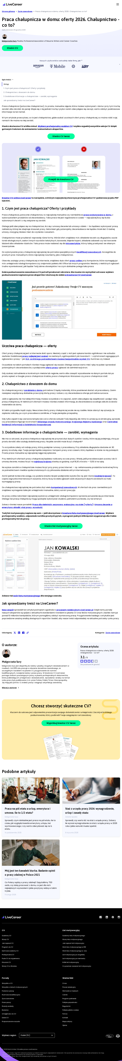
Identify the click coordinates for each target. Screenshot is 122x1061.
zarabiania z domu (33, 390)
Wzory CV (5, 939)
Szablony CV (6, 936)
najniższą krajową (42, 461)
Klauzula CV (6, 962)
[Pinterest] (113, 917)
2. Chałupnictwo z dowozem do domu (19, 92)
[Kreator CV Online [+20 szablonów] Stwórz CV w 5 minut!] (12, 4)
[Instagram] (119, 917)
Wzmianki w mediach (70, 991)
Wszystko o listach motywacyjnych (15, 987)
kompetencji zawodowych (64, 487)
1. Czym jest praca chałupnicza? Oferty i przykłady (24, 88)
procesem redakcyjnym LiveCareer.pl (74, 610)
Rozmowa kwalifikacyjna (11, 995)
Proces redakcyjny (69, 987)
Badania (5, 1010)
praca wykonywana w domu (97, 214)
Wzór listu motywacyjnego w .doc (74, 951)
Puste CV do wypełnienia (11, 958)
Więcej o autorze (9, 688)
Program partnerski (69, 999)
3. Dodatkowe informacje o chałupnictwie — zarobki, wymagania (30, 96)
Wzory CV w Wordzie (9, 966)
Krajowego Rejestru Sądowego (87, 421)
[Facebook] (100, 917)
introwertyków (73, 243)
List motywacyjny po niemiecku (73, 958)
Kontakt (65, 1018)
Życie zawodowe (113, 633)
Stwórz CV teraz (61, 136)
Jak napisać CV (7, 943)
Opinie (64, 1025)
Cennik (64, 995)
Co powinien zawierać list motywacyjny (76, 966)
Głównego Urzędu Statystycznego (54, 421)
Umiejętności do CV (9, 1014)
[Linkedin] (107, 917)
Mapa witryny (67, 1021)
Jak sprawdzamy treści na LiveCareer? (19, 100)
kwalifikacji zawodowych (89, 252)
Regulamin (66, 1006)
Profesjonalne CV (8, 955)
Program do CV (7, 947)
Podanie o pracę (8, 991)
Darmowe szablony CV (10, 951)
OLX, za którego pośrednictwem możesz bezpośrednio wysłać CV (57, 359)
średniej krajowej (102, 476)
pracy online (76, 260)
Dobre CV (5, 1018)
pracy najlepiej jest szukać (35, 356)
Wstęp (6, 84)
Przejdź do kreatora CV (61, 179)
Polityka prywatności (69, 1002)
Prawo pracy (6, 1002)
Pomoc (65, 1014)
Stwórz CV (12, 48)
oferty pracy (52, 367)
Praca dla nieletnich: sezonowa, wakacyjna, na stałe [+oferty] (62, 504)
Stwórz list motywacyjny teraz (61, 526)
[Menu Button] (117, 4)
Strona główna (8, 11)
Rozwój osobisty (8, 1006)
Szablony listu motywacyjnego (73, 936)
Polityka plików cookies (70, 1010)
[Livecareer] (11, 917)
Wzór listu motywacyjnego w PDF (74, 947)
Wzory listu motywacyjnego (72, 939)
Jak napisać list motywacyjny (73, 943)
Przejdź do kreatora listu (61, 561)
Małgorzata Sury (9, 41)
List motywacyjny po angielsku (73, 955)
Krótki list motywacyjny (70, 962)
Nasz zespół (8, 610)
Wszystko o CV (7, 983)
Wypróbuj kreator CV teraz (61, 723)
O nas (64, 983)
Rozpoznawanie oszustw (11, 1021)
